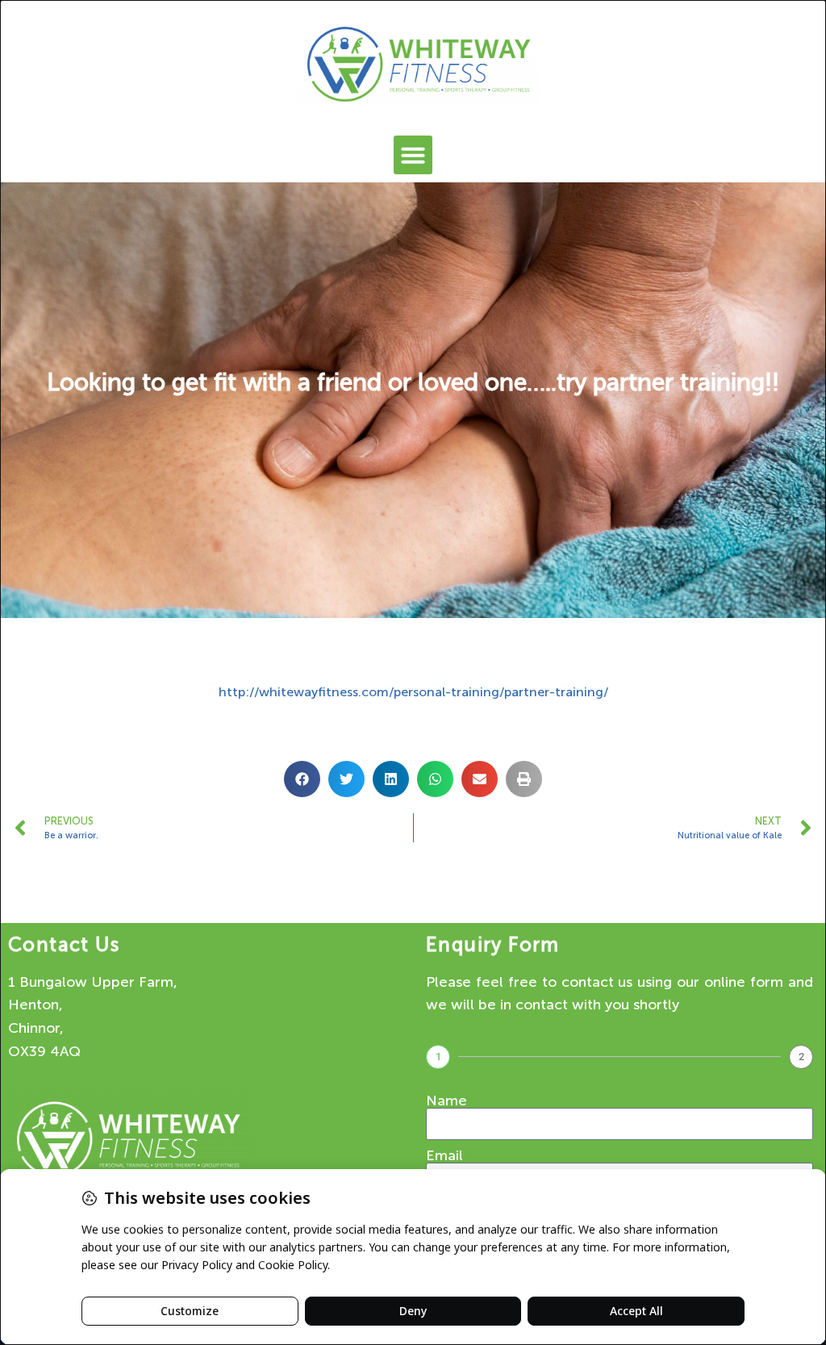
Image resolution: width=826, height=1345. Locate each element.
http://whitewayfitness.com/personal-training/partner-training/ (413, 692)
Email (444, 1155)
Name (446, 1100)
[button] (413, 155)
